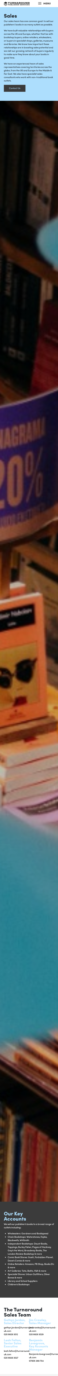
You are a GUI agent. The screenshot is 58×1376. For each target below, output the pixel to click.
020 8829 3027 (11, 1357)
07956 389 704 (36, 1360)
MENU (47, 3)
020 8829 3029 (36, 1334)
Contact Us (14, 88)
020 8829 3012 (11, 1334)
